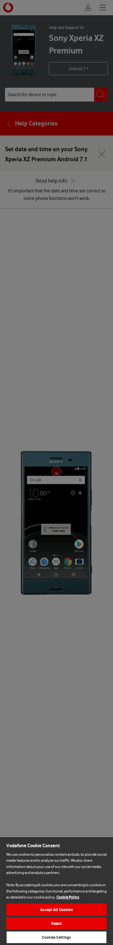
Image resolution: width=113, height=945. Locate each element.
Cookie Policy (67, 897)
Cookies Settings (56, 937)
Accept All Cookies (56, 909)
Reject (56, 923)
